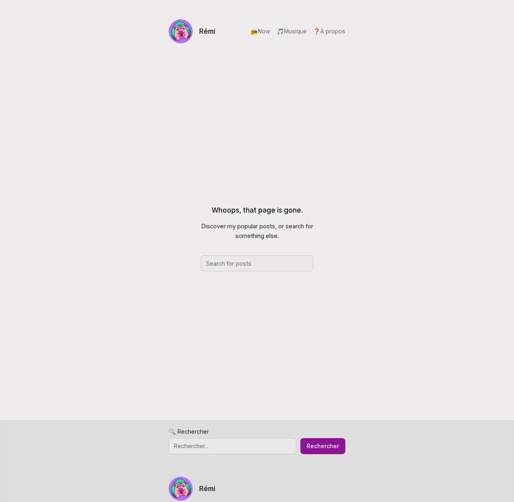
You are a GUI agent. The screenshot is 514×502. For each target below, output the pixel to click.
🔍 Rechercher (189, 431)
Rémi (207, 31)
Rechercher (323, 446)
